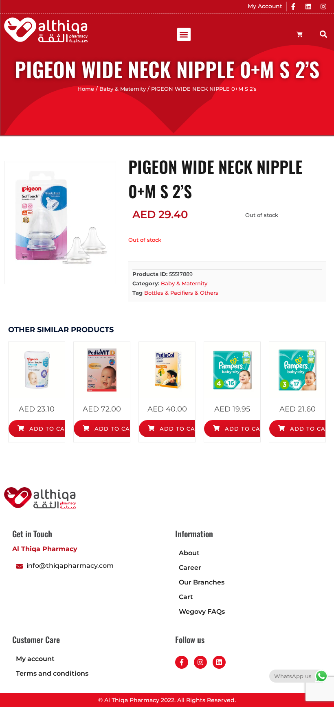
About (189, 553)
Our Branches (201, 582)
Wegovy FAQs (202, 611)
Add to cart (50, 428)
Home (85, 89)
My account (35, 659)
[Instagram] (323, 6)
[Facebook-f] (181, 662)
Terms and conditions (52, 673)
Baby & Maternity (122, 89)
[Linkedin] (308, 6)
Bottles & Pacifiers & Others (181, 292)
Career (190, 567)
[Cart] (299, 34)
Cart (186, 597)
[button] (184, 34)
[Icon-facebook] (293, 6)
